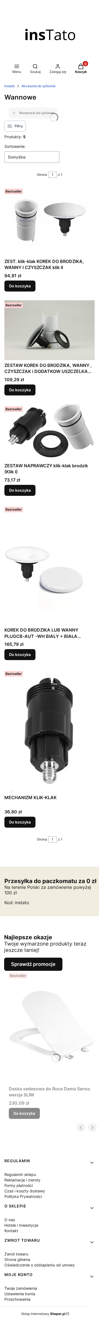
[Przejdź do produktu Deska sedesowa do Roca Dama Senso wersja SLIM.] (52, 1027)
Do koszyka (20, 286)
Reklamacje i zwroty (22, 1180)
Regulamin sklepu (20, 1174)
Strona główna (17, 1259)
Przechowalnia (17, 1299)
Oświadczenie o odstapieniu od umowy (39, 1265)
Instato (9, 86)
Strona (42, 174)
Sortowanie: (15, 146)
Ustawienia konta (19, 1293)
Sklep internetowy (43, 1314)
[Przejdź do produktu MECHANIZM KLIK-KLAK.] (49, 730)
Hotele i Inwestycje (21, 1225)
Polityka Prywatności (23, 1196)
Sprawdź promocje (33, 964)
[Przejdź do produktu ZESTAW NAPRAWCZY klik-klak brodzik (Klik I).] (49, 432)
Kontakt (11, 1230)
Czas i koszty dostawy (24, 1191)
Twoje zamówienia (20, 1288)
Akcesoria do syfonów (38, 86)
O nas (9, 1219)
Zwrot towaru (16, 1254)
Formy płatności (18, 1185)
